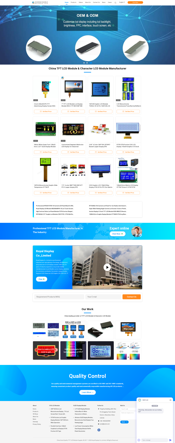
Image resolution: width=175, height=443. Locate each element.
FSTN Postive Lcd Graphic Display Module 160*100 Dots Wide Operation (59, 420)
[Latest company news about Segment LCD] (101, 359)
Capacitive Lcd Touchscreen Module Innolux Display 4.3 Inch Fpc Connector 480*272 (55, 212)
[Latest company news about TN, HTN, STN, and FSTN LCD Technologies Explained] (46, 339)
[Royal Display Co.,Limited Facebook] (98, 430)
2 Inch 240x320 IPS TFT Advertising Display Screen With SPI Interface (44, 106)
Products (35, 411)
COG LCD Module (54, 405)
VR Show (35, 414)
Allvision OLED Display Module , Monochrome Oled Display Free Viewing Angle (84, 420)
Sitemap (35, 421)
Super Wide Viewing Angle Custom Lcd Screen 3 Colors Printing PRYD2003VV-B (108, 204)
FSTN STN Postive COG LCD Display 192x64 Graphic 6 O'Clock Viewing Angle (128, 146)
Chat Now (135, 2)
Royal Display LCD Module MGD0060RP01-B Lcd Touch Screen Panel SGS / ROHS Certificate (55, 204)
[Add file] (139, 440)
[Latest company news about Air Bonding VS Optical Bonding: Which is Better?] (128, 359)
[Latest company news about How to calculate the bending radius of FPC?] (73, 359)
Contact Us (131, 297)
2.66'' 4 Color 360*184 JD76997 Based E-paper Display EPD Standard (99, 146)
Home (34, 409)
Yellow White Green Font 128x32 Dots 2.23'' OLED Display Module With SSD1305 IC (45, 146)
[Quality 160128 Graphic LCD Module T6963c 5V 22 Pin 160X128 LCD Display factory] (100, 89)
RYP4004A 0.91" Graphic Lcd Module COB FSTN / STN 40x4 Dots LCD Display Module (55, 209)
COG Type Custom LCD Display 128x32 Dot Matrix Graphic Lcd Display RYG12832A (108, 212)
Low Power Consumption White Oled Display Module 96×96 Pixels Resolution (84, 428)
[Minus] (170, 400)
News (34, 419)
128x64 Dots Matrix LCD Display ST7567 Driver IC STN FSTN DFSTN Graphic (127, 187)
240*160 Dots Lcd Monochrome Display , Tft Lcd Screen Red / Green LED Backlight (60, 411)
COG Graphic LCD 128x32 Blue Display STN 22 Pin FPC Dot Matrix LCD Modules (100, 187)
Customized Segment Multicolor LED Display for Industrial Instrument (72, 146)
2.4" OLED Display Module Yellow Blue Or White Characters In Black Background (82, 411)
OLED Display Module (79, 405)
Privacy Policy (37, 424)
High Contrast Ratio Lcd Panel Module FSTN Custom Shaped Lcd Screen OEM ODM (55, 207)
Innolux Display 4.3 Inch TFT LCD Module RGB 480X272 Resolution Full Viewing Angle (108, 207)
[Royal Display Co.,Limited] (40, 3)
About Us (35, 416)
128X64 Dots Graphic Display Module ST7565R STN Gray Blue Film (108, 209)
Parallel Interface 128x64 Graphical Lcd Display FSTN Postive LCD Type (59, 428)
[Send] (170, 440)
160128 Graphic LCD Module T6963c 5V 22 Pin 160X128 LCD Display (99, 106)
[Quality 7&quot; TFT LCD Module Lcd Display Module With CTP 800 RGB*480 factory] (73, 89)
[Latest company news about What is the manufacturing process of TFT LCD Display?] (128, 339)
